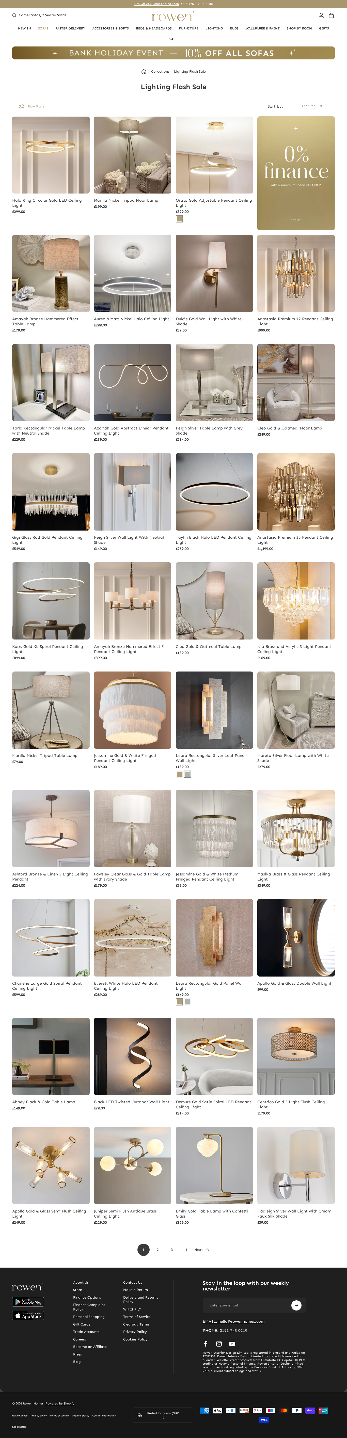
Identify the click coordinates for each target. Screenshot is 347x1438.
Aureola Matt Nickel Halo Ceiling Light (131, 318)
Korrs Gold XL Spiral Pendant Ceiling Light (47, 649)
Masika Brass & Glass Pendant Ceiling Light (293, 877)
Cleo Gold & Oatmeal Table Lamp (209, 646)
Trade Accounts (86, 1332)
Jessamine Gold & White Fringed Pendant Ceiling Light (125, 758)
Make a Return (135, 1290)
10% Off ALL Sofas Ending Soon (156, 4)
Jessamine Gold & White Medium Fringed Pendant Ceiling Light (207, 877)
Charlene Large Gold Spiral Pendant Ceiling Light (47, 986)
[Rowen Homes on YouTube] (232, 1344)
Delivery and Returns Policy (140, 1299)
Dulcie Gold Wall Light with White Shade (209, 321)
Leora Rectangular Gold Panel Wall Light (210, 986)
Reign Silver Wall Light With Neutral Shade (129, 540)
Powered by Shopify (59, 1403)
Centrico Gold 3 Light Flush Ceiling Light (291, 1104)
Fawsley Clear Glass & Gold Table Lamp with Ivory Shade (132, 877)
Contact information (104, 1415)
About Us (81, 1282)
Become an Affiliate (90, 1347)
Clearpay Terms (136, 1324)
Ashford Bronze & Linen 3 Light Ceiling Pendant (50, 877)
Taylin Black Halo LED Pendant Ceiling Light (213, 540)
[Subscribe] (296, 1305)
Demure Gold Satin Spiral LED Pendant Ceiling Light (213, 1104)
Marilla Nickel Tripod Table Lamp (44, 755)
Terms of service (59, 1415)
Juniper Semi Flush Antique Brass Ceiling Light (125, 1214)
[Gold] (179, 219)
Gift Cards (81, 1324)
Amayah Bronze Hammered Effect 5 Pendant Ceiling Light (129, 649)
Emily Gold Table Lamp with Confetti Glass (212, 1214)
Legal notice (19, 1426)
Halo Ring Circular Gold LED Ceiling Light (47, 203)
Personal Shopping (89, 1317)
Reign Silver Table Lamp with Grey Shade (209, 431)
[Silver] (187, 774)
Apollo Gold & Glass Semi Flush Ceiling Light (49, 1214)
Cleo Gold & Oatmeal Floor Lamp (289, 428)
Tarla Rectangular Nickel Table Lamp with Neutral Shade (48, 431)
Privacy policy (38, 1415)
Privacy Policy (135, 1332)
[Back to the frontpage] (143, 71)
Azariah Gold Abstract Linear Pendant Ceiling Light (131, 431)
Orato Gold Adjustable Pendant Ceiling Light (214, 203)
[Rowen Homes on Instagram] (219, 1344)
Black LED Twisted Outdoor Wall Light (131, 1101)
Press (77, 1354)
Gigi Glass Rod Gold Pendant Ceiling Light (47, 540)
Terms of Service (137, 1317)
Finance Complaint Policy (89, 1307)
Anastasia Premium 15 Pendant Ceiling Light (295, 540)
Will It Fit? (132, 1309)
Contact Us (132, 1282)
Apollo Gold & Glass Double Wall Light (294, 983)
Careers (79, 1339)
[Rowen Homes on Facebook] (206, 1344)
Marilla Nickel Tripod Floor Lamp (126, 200)
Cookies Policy (135, 1339)
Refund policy (19, 1415)
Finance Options (87, 1297)
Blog (77, 1362)
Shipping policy (80, 1415)
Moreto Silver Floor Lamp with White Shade (293, 758)
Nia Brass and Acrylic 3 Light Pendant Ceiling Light (294, 649)
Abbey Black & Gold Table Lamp (43, 1101)
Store (77, 1290)
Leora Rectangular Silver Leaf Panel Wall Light (210, 758)
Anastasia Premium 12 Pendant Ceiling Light (295, 321)
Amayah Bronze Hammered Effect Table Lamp (45, 321)
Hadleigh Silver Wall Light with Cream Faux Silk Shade (294, 1214)
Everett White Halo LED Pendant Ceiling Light (126, 986)
